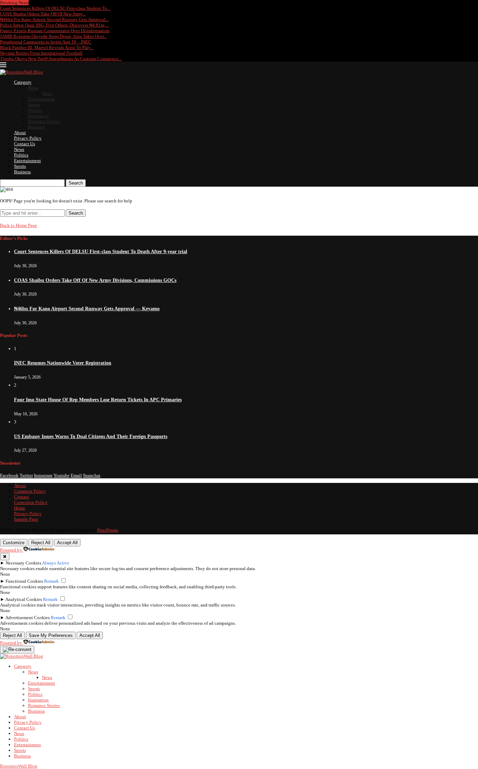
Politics (35, 110)
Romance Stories (44, 121)
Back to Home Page (18, 225)
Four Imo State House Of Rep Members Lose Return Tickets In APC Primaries (98, 399)
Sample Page (26, 519)
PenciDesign (107, 530)
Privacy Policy (28, 138)
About (20, 132)
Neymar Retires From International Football (41, 53)
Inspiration (38, 115)
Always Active (55, 563)
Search (76, 183)
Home (19, 508)
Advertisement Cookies (27, 617)
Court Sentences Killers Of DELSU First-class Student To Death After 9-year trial (100, 251)
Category (22, 82)
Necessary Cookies (23, 563)
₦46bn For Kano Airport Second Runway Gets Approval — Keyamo (87, 308)
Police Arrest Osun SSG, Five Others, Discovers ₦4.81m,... (54, 25)
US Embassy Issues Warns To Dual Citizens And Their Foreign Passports (90, 436)
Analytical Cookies (23, 599)
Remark (51, 581)
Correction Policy (31, 502)
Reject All (40, 542)
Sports (34, 104)
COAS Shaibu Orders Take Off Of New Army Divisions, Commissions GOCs (95, 280)
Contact (21, 496)
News (33, 87)
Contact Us (24, 143)
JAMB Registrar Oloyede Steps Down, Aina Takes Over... (53, 36)
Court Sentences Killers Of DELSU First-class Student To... (55, 8)
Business (36, 127)
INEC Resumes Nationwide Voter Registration (62, 363)
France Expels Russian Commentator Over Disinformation (55, 30)
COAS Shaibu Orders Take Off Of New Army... (43, 13)
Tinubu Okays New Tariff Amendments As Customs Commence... (61, 58)
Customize (13, 542)
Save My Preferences (51, 635)
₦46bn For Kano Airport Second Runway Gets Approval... (54, 19)
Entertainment (41, 99)
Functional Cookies (24, 581)
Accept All (67, 542)
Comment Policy (30, 491)
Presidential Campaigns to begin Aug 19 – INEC (45, 41)
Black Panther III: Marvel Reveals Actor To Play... (46, 47)
